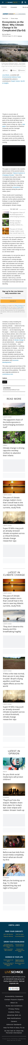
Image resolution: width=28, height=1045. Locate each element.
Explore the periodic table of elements (8, 950)
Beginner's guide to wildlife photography (19, 960)
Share (6, 70)
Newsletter (22, 70)
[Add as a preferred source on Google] (14, 988)
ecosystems (16, 187)
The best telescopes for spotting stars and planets (8, 964)
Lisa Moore (7, 34)
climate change (19, 340)
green (4, 382)
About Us (14, 1002)
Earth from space (20, 934)
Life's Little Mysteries (8, 934)
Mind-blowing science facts (19, 964)
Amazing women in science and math (19, 945)
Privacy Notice (20, 307)
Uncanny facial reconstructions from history (19, 950)
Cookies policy (14, 1012)
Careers (14, 1021)
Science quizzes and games (8, 960)
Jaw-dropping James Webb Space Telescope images (8, 946)
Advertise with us (14, 1015)
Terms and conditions (14, 1006)
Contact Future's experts (14, 999)
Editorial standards (14, 1024)
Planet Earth (5, 18)
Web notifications (14, 1018)
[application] (14, 153)
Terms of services (19, 305)
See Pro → (16, 2)
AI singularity (14, 7)
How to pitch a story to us (14, 1027)
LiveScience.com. (7, 374)
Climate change (14, 18)
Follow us (14, 70)
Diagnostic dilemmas (8, 936)
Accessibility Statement (14, 996)
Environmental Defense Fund (11, 77)
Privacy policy (14, 1009)
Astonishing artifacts (19, 936)
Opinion (20, 36)
